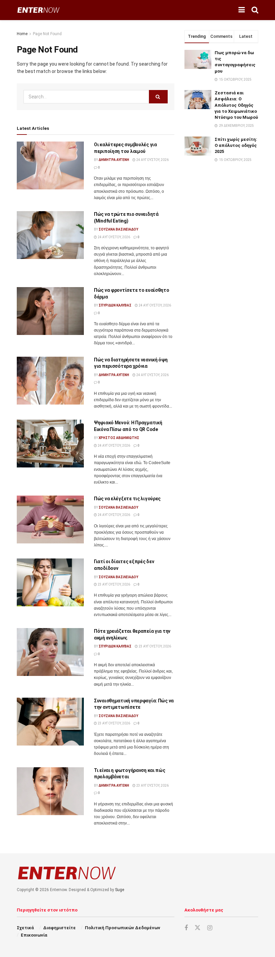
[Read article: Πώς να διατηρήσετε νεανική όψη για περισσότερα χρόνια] (50, 381)
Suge (119, 889)
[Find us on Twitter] (198, 928)
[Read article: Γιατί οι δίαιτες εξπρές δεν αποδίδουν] (50, 582)
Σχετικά (25, 927)
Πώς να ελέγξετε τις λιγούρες (127, 498)
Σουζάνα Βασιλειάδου (118, 229)
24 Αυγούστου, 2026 (152, 160)
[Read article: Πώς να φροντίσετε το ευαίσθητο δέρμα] (50, 311)
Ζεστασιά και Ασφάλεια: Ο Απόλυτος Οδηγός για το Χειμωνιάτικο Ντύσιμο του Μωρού (236, 105)
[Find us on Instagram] (209, 928)
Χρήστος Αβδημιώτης (119, 438)
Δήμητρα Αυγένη (114, 160)
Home (22, 33)
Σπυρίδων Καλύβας (115, 305)
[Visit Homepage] (38, 10)
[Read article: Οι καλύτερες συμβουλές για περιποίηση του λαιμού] (50, 165)
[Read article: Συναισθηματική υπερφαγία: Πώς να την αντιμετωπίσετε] (50, 722)
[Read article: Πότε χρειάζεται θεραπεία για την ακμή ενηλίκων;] (50, 652)
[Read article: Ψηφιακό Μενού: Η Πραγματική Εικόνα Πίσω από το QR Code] (50, 443)
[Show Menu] (241, 10)
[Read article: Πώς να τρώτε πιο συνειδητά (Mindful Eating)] (50, 235)
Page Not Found (47, 33)
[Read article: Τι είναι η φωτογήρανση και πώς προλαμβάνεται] (50, 791)
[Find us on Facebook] (186, 928)
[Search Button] (255, 10)
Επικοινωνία (34, 935)
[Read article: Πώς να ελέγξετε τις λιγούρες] (50, 519)
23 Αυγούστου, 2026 (113, 584)
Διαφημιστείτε (59, 927)
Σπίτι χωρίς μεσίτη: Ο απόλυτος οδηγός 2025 (236, 145)
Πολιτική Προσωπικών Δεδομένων (122, 927)
